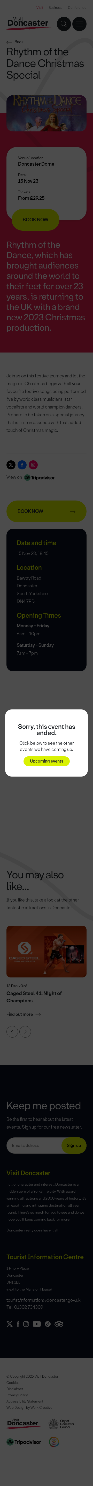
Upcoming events (46, 761)
